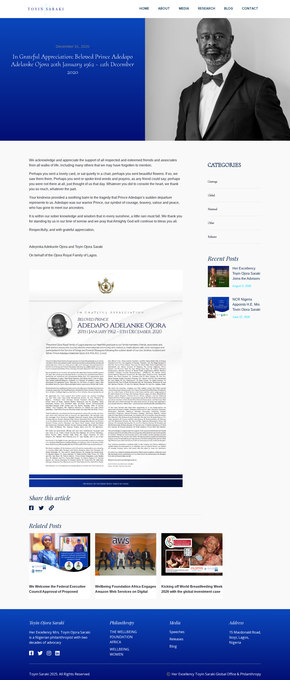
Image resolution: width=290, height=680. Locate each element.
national (212, 209)
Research (206, 8)
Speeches (176, 631)
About (164, 8)
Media (184, 8)
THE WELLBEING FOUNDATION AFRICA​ (123, 636)
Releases (176, 639)
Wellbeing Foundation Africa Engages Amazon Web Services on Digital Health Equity (125, 592)
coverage (212, 181)
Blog (228, 8)
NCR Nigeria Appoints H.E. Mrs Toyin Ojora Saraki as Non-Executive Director (246, 310)
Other (211, 223)
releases (212, 237)
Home (144, 8)
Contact (250, 8)
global (211, 195)
